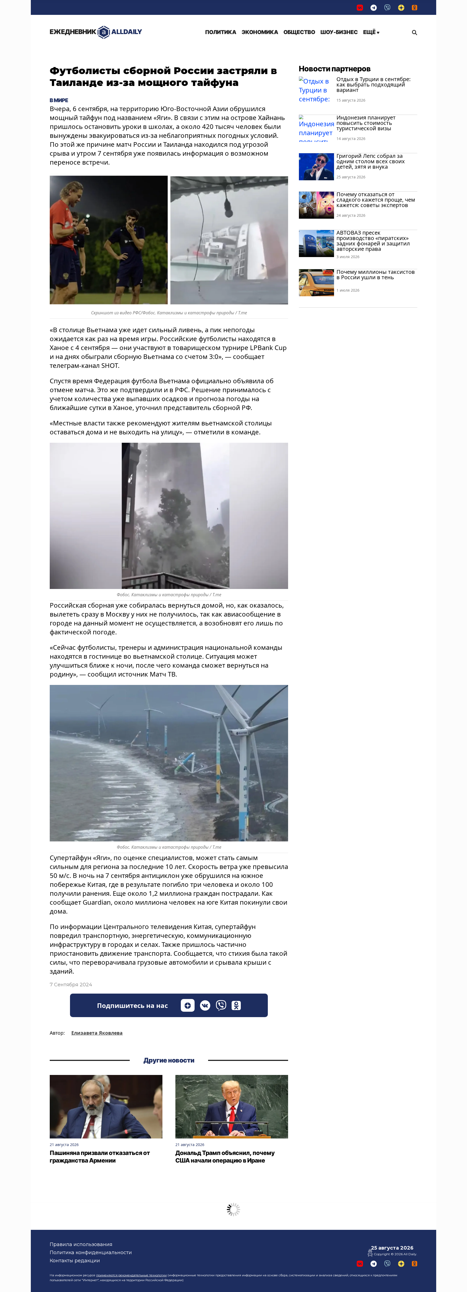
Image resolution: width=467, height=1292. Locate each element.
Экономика (260, 32)
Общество (299, 32)
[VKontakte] (360, 7)
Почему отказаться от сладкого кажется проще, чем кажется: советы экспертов (375, 200)
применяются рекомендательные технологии (131, 1275)
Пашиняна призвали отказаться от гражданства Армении (100, 1156)
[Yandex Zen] (401, 7)
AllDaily (96, 32)
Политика (220, 32)
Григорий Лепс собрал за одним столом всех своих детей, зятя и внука (370, 161)
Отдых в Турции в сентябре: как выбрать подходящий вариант (373, 84)
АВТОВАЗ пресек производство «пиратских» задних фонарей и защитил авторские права (373, 240)
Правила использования (81, 1244)
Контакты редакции (75, 1261)
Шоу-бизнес (339, 32)
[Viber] (387, 7)
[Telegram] (374, 7)
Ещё (370, 32)
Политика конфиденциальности (91, 1253)
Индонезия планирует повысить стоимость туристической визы (366, 123)
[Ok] (414, 7)
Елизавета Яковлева (97, 1033)
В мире (59, 100)
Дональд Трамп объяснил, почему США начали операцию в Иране (225, 1156)
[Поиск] (413, 32)
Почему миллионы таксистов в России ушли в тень (375, 274)
